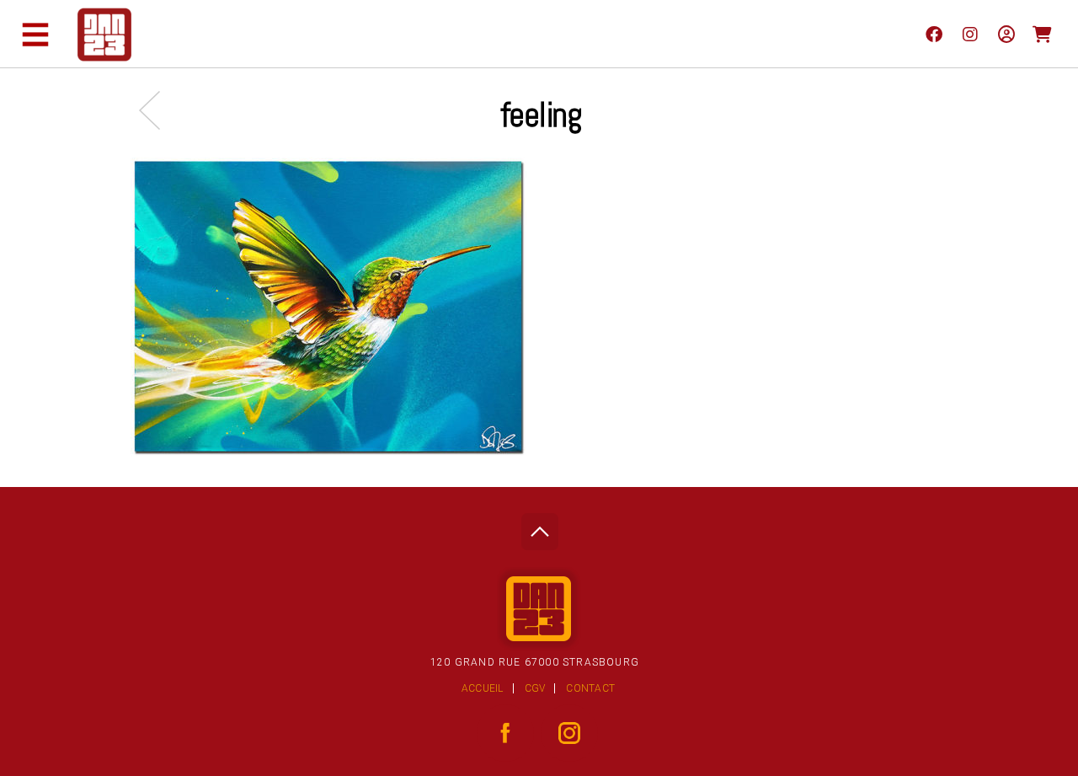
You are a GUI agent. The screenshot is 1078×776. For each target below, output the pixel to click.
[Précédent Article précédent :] (157, 110)
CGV (535, 688)
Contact (590, 688)
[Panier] (1042, 33)
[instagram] (969, 33)
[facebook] (933, 33)
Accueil (483, 688)
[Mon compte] (1006, 33)
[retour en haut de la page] (539, 527)
